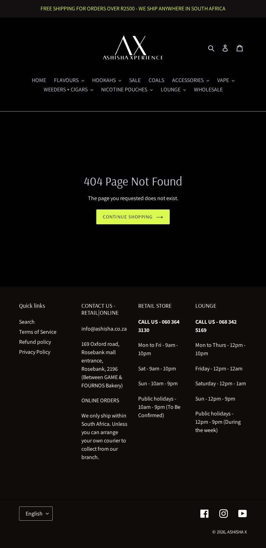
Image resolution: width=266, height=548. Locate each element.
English (34, 513)
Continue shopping (128, 217)
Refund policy (35, 341)
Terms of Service (37, 331)
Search (27, 321)
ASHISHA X (237, 532)
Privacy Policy (34, 352)
